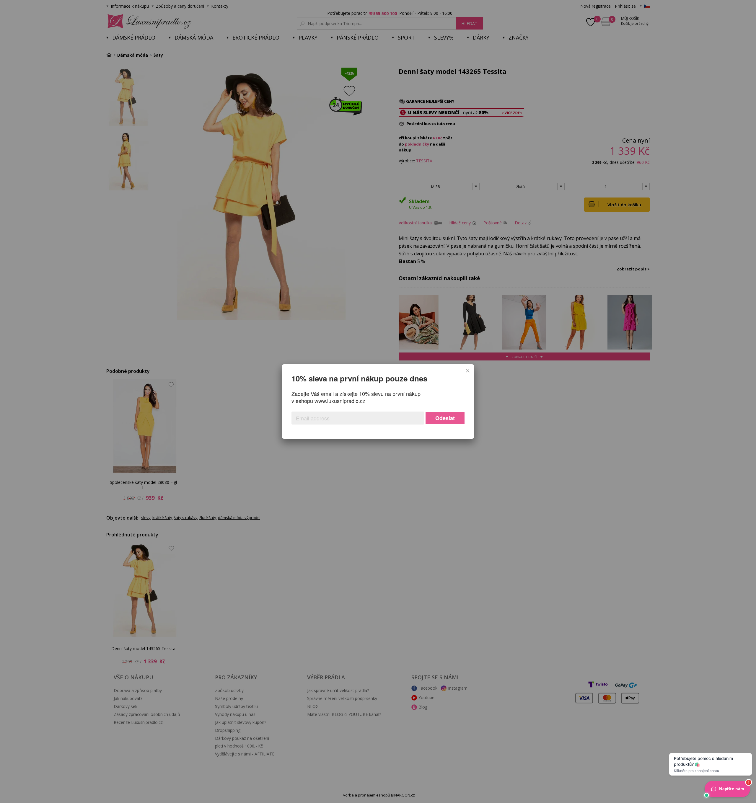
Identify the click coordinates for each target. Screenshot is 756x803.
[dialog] (378, 401)
